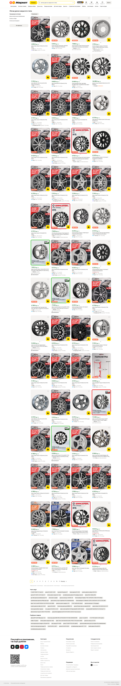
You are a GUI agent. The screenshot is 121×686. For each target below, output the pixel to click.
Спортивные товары (45, 669)
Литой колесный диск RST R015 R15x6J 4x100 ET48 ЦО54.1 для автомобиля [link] (81, 158)
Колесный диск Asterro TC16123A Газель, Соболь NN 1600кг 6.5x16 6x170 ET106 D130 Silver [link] (100, 46)
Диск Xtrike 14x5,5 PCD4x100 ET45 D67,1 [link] (80, 196)
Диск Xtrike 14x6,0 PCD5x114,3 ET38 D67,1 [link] (39, 46)
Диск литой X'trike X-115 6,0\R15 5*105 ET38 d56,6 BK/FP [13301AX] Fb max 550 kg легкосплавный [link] (60, 456)
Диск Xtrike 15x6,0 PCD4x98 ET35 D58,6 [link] (79, 120)
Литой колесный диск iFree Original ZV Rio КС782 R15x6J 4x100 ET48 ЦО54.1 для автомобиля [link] (60, 234)
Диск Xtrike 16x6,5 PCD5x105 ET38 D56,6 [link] (39, 120)
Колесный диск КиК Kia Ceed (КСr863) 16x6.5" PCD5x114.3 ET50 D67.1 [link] (101, 233)
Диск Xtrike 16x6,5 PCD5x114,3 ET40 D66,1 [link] (80, 383)
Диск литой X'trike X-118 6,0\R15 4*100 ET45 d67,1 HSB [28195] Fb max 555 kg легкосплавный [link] (40, 270)
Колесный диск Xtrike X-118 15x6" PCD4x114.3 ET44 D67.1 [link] (99, 345)
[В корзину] (48, 40)
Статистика (6, 683)
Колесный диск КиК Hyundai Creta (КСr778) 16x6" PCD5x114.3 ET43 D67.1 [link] (40, 308)
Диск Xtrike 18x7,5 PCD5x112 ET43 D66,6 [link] (59, 84)
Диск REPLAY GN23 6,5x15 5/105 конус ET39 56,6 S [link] (101, 120)
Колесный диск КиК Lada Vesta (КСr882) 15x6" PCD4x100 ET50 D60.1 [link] (80, 84)
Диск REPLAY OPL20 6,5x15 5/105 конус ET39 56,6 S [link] (39, 419)
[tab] (13, 6)
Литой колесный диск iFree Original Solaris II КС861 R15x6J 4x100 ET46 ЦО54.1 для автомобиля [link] (80, 532)
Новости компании (95, 641)
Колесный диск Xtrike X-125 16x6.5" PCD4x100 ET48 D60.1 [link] (100, 158)
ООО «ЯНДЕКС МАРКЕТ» (113, 682)
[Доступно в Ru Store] (26, 648)
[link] (37, 592)
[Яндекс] (117, 684)
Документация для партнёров (73, 669)
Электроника (43, 650)
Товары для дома (44, 654)
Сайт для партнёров (70, 671)
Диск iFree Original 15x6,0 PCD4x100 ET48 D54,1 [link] (39, 532)
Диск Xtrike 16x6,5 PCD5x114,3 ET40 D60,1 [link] (39, 456)
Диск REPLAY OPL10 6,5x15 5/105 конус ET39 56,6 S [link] (39, 84)
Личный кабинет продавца (72, 664)
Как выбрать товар (70, 641)
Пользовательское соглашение (18, 683)
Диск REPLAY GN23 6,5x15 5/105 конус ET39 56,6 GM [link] (81, 419)
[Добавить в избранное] (48, 18)
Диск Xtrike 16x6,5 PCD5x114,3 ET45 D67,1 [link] (39, 196)
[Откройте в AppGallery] (22, 648)
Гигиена (42, 648)
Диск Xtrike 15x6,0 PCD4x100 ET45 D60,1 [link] (59, 196)
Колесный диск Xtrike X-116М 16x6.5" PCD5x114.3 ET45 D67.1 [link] (80, 233)
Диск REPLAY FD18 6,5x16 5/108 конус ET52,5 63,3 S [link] (101, 531)
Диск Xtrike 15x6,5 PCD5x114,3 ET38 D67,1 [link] (39, 383)
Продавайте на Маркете (71, 667)
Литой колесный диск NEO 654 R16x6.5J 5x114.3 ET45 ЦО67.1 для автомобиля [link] (99, 569)
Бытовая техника (44, 645)
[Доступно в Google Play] (17, 648)
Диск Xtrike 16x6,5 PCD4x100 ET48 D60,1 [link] (80, 345)
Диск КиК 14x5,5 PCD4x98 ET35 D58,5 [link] (80, 568)
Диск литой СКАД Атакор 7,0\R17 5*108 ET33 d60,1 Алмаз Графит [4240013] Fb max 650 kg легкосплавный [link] (100, 419)
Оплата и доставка (70, 643)
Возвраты (68, 650)
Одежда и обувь (44, 652)
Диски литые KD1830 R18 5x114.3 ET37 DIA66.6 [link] (101, 84)
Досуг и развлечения (45, 641)
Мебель (42, 643)
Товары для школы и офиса (46, 666)
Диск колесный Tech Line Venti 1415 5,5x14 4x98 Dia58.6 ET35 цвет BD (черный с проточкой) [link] (60, 568)
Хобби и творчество (45, 660)
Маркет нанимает (95, 650)
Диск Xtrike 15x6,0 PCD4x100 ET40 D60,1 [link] (60, 120)
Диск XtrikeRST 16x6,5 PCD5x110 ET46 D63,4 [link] (101, 383)
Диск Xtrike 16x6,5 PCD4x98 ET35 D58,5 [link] (38, 234)
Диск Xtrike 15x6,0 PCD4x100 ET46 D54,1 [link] (60, 420)
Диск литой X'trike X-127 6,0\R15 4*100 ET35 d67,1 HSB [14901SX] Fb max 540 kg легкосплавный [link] (60, 307)
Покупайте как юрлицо (71, 645)
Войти (108, 2)
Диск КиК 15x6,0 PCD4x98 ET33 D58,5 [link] (60, 531)
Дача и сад (42, 662)
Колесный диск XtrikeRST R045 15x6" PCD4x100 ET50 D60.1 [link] (39, 568)
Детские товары (44, 675)
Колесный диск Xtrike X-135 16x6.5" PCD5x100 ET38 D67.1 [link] (80, 307)
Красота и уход (43, 658)
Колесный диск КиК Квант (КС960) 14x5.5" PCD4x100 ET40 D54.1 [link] (60, 46)
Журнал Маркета (70, 652)
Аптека (42, 656)
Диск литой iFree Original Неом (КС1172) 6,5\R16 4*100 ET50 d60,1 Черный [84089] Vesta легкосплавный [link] (40, 345)
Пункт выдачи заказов (96, 648)
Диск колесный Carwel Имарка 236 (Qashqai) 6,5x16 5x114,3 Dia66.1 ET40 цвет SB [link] (100, 456)
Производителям (95, 645)
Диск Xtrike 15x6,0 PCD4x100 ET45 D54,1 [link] (59, 345)
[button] (35, 14)
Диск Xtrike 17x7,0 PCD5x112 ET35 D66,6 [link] (59, 383)
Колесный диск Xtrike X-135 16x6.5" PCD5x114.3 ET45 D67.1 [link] (100, 270)
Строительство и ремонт (46, 673)
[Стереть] (73, 2)
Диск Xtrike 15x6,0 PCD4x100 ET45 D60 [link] (80, 270)
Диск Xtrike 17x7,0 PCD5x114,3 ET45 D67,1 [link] (39, 158)
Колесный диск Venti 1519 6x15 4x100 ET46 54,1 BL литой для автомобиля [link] (80, 46)
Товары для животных (45, 671)
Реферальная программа (96, 643)
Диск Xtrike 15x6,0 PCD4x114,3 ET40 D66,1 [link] (80, 494)
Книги (41, 664)
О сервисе (68, 648)
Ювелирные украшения (45, 677)
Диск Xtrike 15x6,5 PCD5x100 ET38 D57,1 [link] (59, 158)
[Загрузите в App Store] (13, 648)
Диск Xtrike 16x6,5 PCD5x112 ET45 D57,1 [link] (40, 493)
